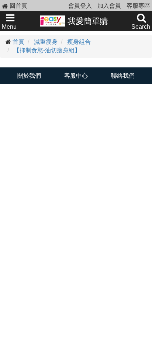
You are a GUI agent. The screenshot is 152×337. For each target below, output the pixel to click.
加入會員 (109, 6)
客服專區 (138, 6)
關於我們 (29, 76)
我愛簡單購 (86, 21)
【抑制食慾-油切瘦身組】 (47, 50)
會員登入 (80, 6)
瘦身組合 (79, 42)
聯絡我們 (123, 76)
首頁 (18, 42)
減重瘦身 (46, 42)
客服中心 (76, 76)
